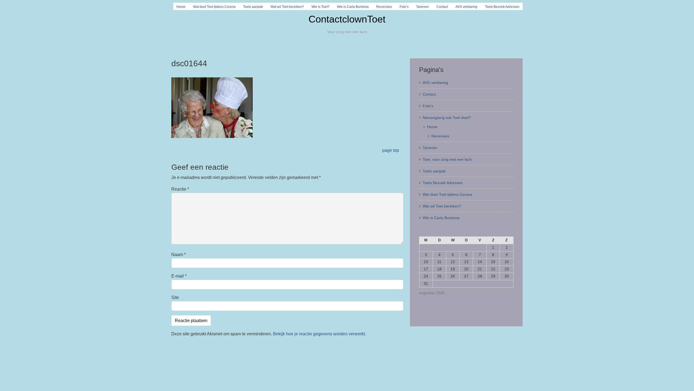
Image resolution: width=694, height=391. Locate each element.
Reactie (180, 189)
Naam (178, 254)
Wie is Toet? (320, 7)
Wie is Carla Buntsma (353, 7)
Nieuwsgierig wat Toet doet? (447, 117)
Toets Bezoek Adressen (502, 7)
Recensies (384, 7)
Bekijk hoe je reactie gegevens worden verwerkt (319, 334)
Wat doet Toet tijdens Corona (214, 7)
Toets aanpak (253, 7)
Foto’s (404, 7)
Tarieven (422, 7)
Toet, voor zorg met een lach (447, 159)
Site (175, 297)
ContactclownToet (347, 19)
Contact (442, 7)
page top (390, 150)
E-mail (179, 276)
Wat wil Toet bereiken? (287, 7)
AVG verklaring (466, 7)
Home (180, 7)
